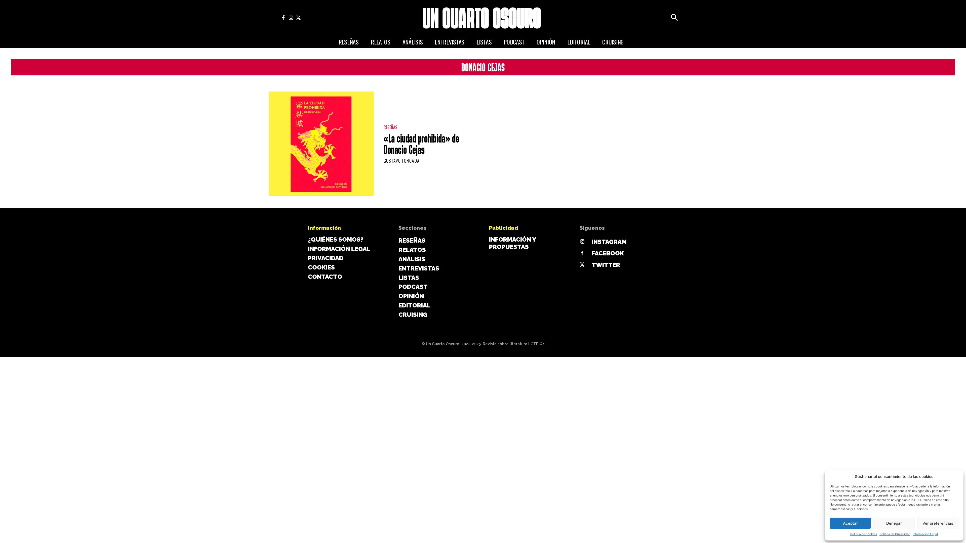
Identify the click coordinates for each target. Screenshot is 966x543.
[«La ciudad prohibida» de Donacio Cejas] (321, 144)
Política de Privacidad (894, 534)
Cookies (321, 267)
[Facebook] (283, 17)
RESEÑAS (390, 127)
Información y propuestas (512, 243)
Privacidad (325, 258)
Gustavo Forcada (402, 160)
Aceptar (850, 523)
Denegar (894, 523)
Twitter (606, 264)
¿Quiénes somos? (336, 239)
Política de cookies (863, 534)
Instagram (609, 241)
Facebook (608, 253)
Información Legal (925, 534)
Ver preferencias (937, 523)
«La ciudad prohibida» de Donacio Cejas (421, 145)
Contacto (325, 276)
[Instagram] (290, 17)
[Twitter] (298, 17)
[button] (674, 18)
